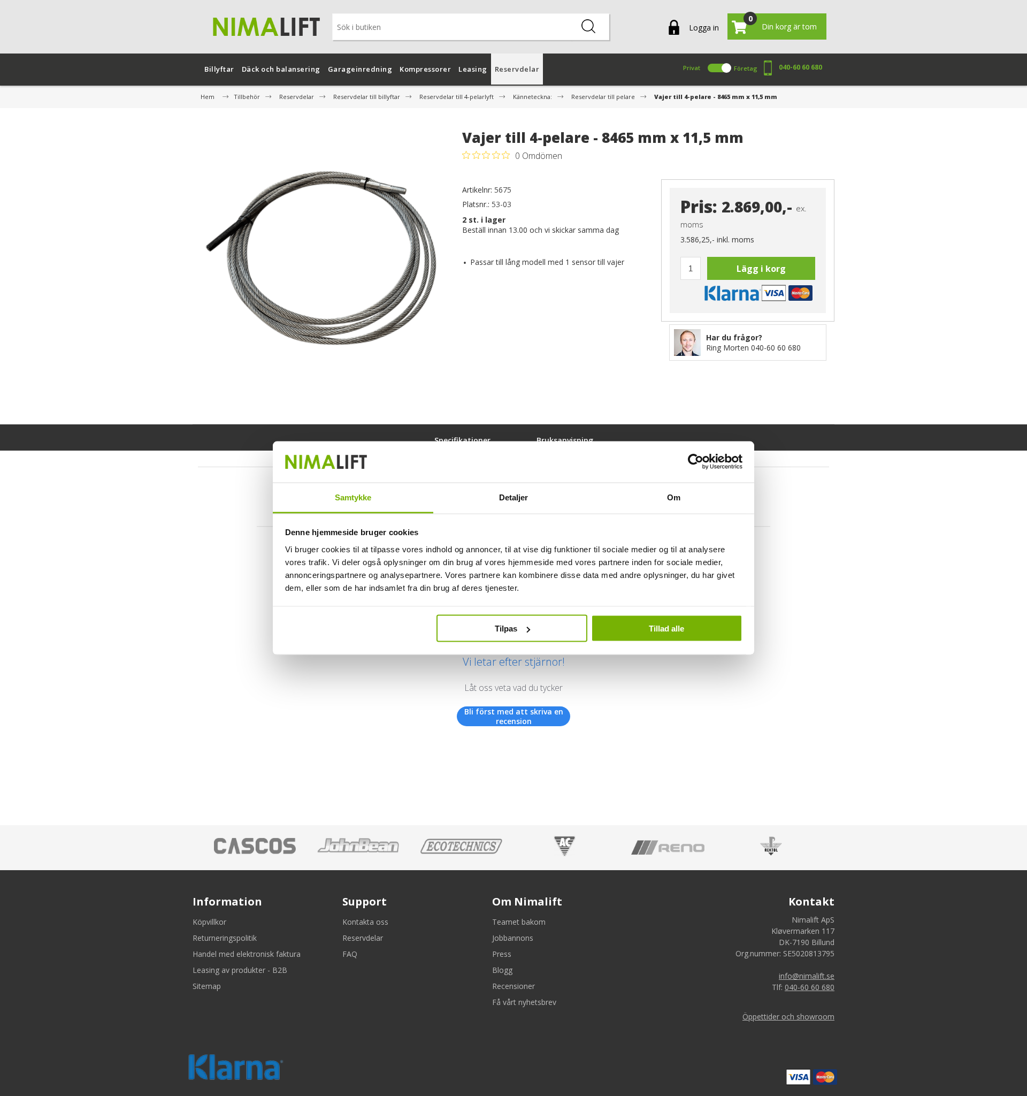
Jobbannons (512, 938)
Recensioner (513, 986)
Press (501, 954)
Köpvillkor (209, 922)
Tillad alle (666, 628)
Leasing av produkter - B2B (240, 970)
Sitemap (207, 986)
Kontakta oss (365, 922)
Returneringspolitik (225, 938)
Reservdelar (362, 938)
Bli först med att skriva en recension (513, 716)
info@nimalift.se (806, 976)
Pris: (698, 206)
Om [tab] (673, 496)
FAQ (349, 954)
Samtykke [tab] (353, 496)
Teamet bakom (519, 922)
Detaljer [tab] (513, 496)
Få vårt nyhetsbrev (524, 1002)
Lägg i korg (761, 269)
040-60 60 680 (800, 67)
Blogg (502, 970)
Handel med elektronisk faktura (247, 954)
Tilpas (506, 628)
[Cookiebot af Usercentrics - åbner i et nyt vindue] (695, 462)
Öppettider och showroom (788, 1016)
